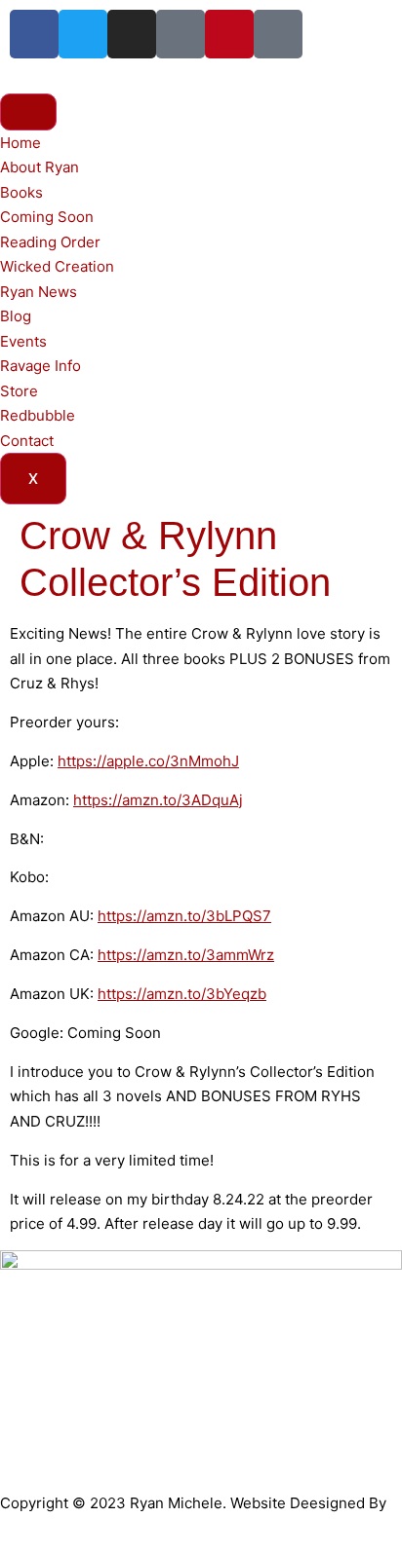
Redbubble (37, 415)
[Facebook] (34, 34)
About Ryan (39, 167)
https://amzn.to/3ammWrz (186, 954)
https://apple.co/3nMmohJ (148, 761)
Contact (27, 440)
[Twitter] (83, 34)
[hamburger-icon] (28, 111)
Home (20, 142)
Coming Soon (47, 216)
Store (19, 391)
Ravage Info (40, 365)
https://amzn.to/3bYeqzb (182, 993)
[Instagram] (131, 34)
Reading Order (50, 242)
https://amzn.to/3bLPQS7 (184, 916)
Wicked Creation (57, 266)
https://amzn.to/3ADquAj (158, 800)
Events (23, 341)
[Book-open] (278, 34)
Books (21, 192)
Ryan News (38, 291)
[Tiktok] (180, 34)
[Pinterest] (229, 34)
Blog (15, 316)
